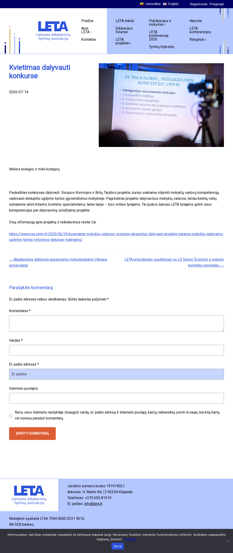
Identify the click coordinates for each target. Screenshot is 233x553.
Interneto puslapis (23, 388)
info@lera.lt (93, 504)
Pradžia (87, 21)
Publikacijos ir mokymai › (160, 23)
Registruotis (199, 4)
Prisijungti (217, 4)
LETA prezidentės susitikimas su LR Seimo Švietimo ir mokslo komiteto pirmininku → (174, 262)
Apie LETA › (86, 30)
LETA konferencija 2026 (158, 35)
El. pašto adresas (24, 364)
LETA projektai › (123, 41)
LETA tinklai (125, 21)
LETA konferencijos (200, 30)
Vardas (16, 340)
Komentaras (20, 311)
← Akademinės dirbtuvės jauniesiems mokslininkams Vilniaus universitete (58, 262)
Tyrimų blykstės (161, 47)
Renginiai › (198, 39)
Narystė (196, 21)
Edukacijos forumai (124, 30)
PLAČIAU (130, 539)
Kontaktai (88, 39)
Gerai (118, 546)
